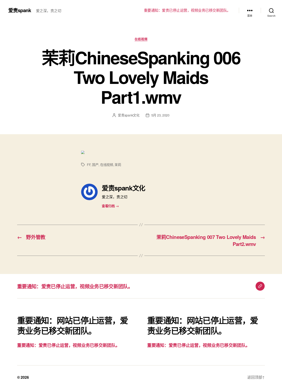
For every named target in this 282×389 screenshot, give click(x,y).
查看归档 (110, 205)
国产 (95, 164)
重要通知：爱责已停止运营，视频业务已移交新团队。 (187, 10)
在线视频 (141, 39)
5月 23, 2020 (160, 115)
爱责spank (19, 10)
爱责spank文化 (129, 115)
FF (88, 164)
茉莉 (118, 164)
